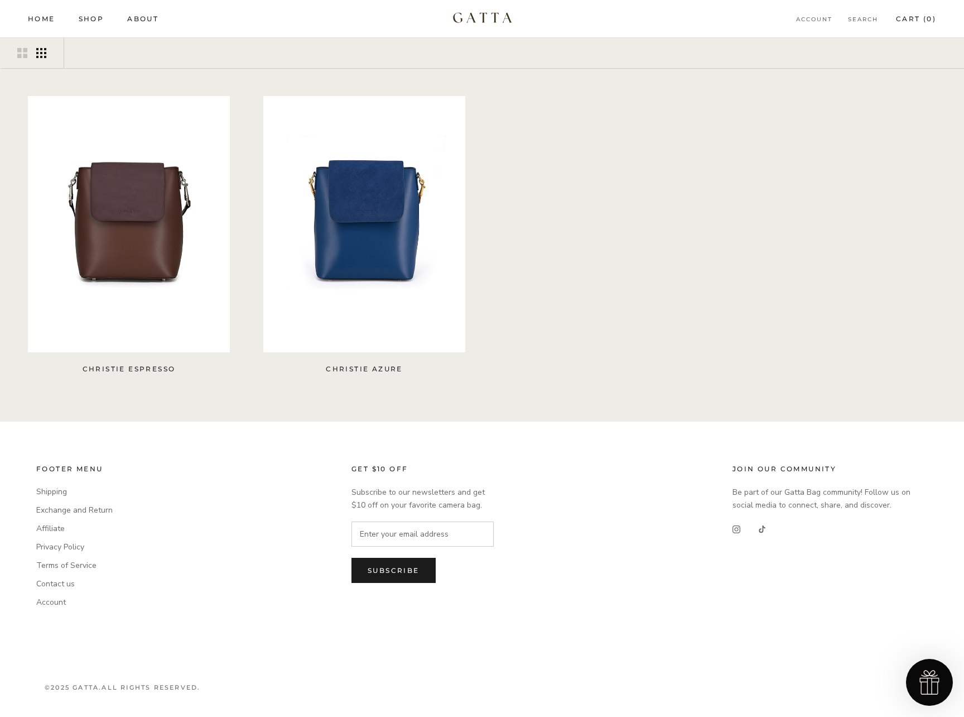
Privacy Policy (60, 547)
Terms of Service (66, 565)
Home (41, 19)
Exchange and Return (74, 510)
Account (814, 19)
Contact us (55, 584)
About (142, 19)
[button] (929, 682)
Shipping (51, 491)
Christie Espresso (129, 369)
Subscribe (394, 570)
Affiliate (50, 528)
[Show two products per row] (22, 53)
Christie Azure (364, 369)
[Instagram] (736, 529)
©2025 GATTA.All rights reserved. (122, 687)
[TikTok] (762, 529)
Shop (91, 19)
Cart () (916, 19)
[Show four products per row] (41, 53)
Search (863, 19)
